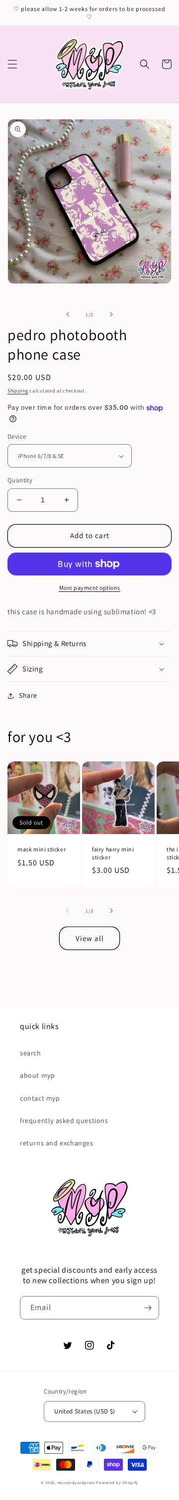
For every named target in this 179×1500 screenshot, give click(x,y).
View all (90, 938)
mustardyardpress (76, 1482)
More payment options (89, 587)
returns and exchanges (56, 1142)
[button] (12, 64)
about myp (37, 1075)
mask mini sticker (41, 849)
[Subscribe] (148, 1307)
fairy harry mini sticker (113, 853)
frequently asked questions (64, 1120)
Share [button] (28, 695)
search (30, 1052)
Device (16, 436)
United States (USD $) (84, 1411)
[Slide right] (111, 314)
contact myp (40, 1098)
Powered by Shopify (117, 1482)
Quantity (19, 480)
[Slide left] (68, 314)
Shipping (17, 390)
